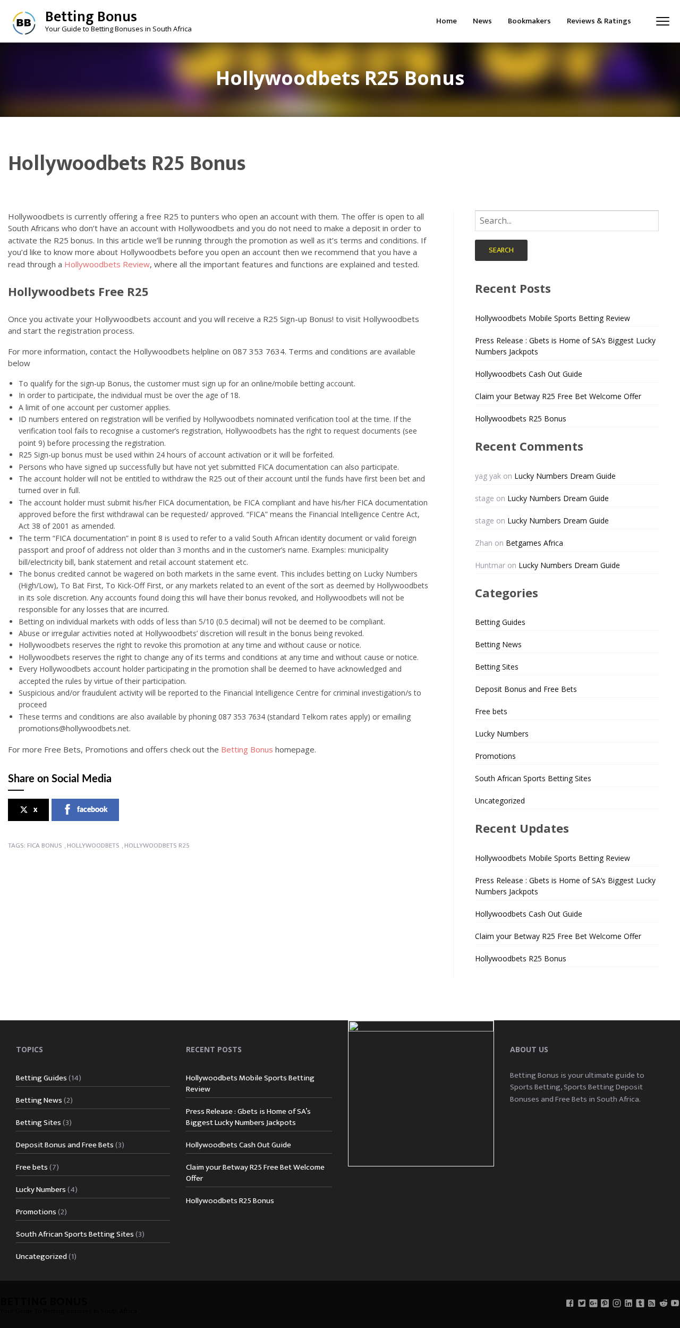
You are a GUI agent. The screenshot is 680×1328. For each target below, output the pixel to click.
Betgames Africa (534, 543)
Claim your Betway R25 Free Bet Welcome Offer (558, 396)
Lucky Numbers (502, 734)
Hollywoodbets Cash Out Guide (528, 374)
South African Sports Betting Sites (533, 778)
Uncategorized (500, 801)
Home (446, 21)
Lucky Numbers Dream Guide (565, 476)
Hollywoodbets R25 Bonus (520, 418)
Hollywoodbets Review (107, 264)
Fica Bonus (44, 845)
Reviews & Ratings (599, 21)
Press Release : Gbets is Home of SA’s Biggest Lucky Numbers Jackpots (248, 1117)
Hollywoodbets (93, 845)
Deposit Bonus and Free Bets (526, 689)
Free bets (491, 711)
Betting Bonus (91, 16)
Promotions (495, 756)
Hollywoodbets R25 (157, 845)
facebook (92, 810)
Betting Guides (500, 622)
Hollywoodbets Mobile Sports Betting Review (552, 318)
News (482, 21)
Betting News (498, 644)
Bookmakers (529, 21)
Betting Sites (496, 667)
